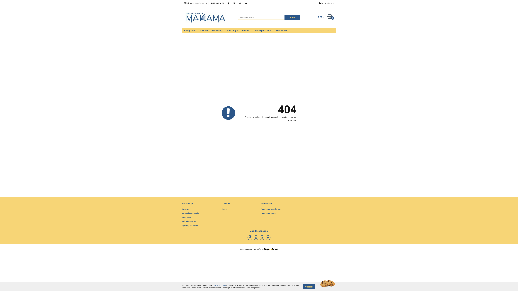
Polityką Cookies (220, 285)
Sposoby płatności (190, 225)
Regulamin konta (268, 213)
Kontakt (246, 30)
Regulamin (186, 217)
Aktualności (281, 30)
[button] (187, 203)
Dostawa (186, 209)
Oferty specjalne (262, 30)
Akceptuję (309, 287)
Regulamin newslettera (271, 209)
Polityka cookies (189, 221)
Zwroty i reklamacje (190, 213)
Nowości (204, 30)
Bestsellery (217, 30)
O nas (224, 209)
